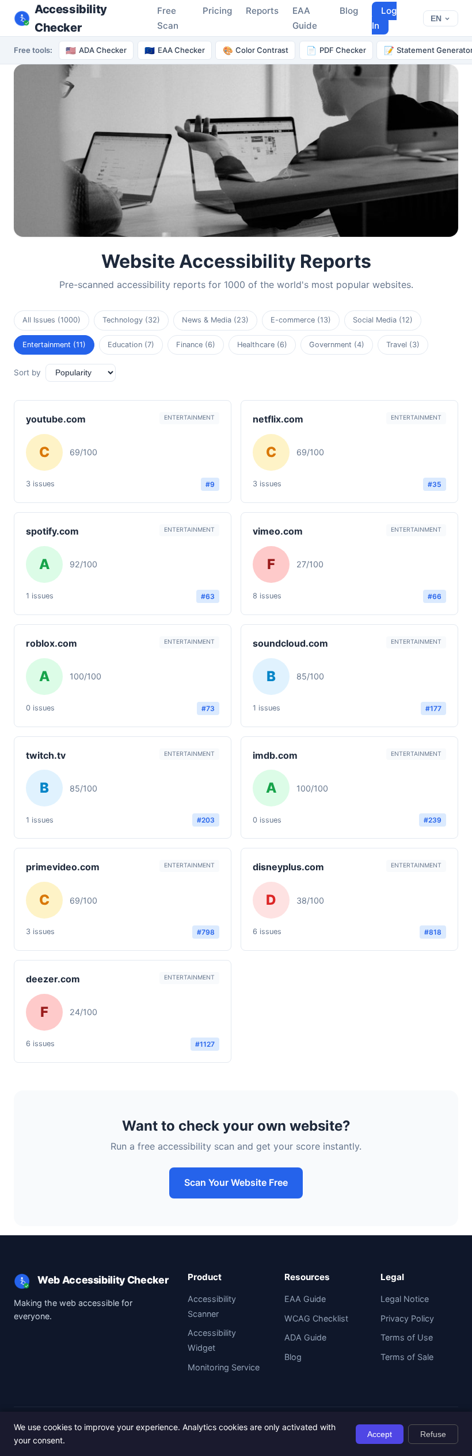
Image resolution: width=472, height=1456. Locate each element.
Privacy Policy (407, 1318)
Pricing (217, 10)
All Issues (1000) (51, 320)
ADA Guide (305, 1337)
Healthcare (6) (262, 344)
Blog (349, 10)
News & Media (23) (215, 320)
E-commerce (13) (301, 320)
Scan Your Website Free (236, 1182)
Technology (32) (131, 320)
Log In (384, 18)
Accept (379, 1434)
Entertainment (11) (54, 344)
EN (436, 18)
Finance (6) (195, 344)
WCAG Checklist (316, 1318)
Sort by (27, 372)
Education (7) (131, 344)
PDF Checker (336, 50)
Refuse (433, 1434)
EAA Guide (305, 1299)
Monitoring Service (224, 1367)
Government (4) (336, 344)
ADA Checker (96, 50)
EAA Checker (174, 50)
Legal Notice (404, 1299)
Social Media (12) (383, 320)
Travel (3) (403, 344)
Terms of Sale (406, 1357)
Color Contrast (256, 50)
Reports (262, 10)
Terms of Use (406, 1337)
